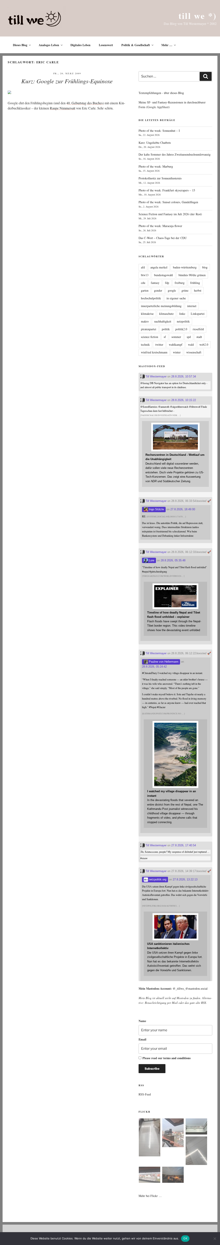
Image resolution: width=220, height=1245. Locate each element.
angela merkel (158, 267)
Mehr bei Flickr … (150, 1196)
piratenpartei (148, 329)
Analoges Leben (49, 45)
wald (191, 344)
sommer (176, 337)
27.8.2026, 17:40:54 (183, 845)
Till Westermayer (156, 376)
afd (143, 267)
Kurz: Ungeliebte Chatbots (155, 143)
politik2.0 (181, 329)
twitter (159, 344)
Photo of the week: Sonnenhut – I (159, 131)
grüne (185, 290)
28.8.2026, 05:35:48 (173, 560)
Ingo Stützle (156, 509)
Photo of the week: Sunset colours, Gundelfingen (168, 202)
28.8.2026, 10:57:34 (183, 376)
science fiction (149, 337)
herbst (197, 290)
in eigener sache (176, 298)
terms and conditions (177, 1058)
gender (158, 290)
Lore (151, 560)
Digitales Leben (80, 45)
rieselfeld (198, 329)
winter (177, 352)
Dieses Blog (20, 45)
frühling (195, 283)
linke (182, 314)
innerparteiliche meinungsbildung (161, 306)
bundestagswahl (163, 275)
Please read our (166, 1058)
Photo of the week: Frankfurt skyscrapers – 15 (167, 190)
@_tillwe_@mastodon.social (190, 988)
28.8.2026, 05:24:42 (154, 666)
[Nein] (214, 1238)
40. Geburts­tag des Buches (84, 103)
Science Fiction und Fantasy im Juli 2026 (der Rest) (170, 214)
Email (142, 1039)
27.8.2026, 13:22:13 (185, 879)
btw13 (144, 275)
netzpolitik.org (157, 879)
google (172, 290)
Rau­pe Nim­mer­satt (62, 108)
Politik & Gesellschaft (135, 45)
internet (191, 306)
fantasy (155, 283)
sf (165, 337)
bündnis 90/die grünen (192, 275)
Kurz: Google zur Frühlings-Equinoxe (67, 81)
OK (185, 1238)
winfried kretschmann (154, 352)
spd (189, 337)
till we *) (198, 15)
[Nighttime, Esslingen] (173, 1175)
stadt (199, 337)
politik (166, 329)
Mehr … (166, 45)
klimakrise (147, 314)
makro (145, 321)
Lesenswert (106, 45)
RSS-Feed (145, 1094)
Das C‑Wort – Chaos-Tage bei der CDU (163, 238)
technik (145, 344)
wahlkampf (175, 344)
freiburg (180, 283)
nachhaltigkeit (162, 321)
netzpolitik (183, 321)
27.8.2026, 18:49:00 (182, 509)
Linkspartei (198, 314)
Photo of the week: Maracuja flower (160, 226)
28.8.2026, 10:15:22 (183, 400)
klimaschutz (166, 314)
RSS (203, 1003)
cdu (143, 283)
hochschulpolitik (151, 298)
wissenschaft (193, 352)
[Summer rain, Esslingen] (149, 1138)
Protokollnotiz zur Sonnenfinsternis (160, 178)
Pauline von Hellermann (163, 661)
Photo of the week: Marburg (156, 166)
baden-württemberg (185, 267)
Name (142, 1021)
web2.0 (203, 344)
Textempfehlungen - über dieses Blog (161, 93)
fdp (167, 283)
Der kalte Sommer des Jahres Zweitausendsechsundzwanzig (175, 154)
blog (205, 267)
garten (144, 290)
